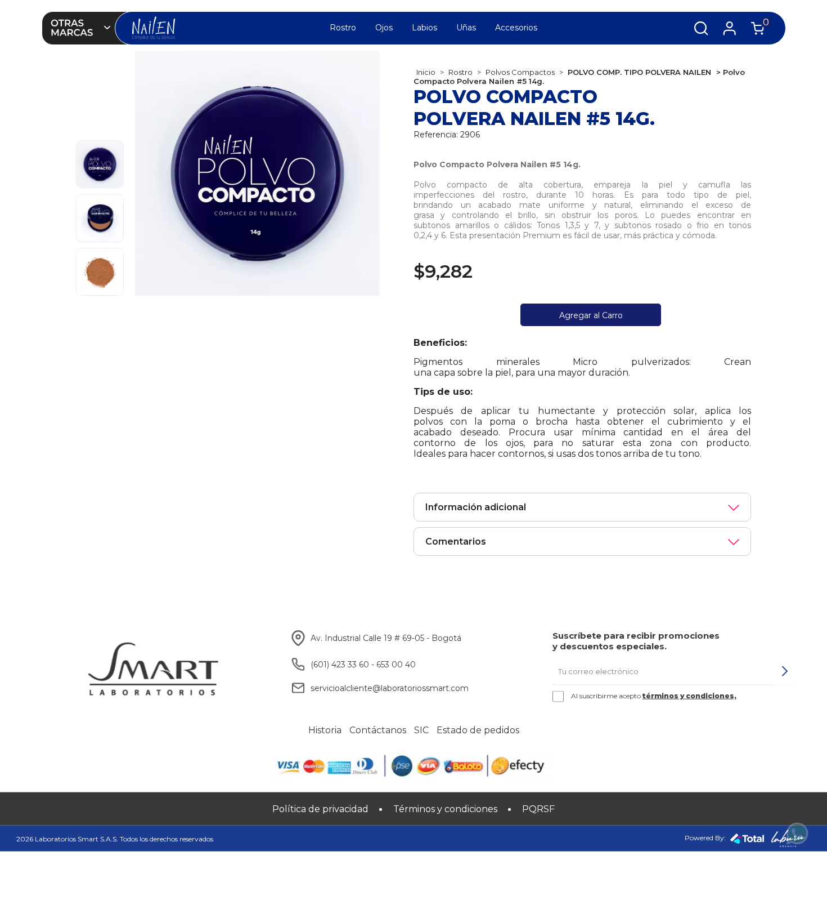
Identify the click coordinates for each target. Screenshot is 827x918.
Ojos (384, 28)
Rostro (343, 28)
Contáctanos (377, 730)
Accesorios (516, 28)
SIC (421, 730)
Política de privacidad (320, 809)
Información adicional (475, 507)
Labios (424, 28)
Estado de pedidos (478, 730)
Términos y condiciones (445, 809)
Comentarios (455, 541)
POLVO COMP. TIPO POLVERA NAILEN (639, 72)
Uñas (466, 28)
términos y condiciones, (689, 696)
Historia (324, 730)
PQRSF (538, 809)
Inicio (425, 72)
